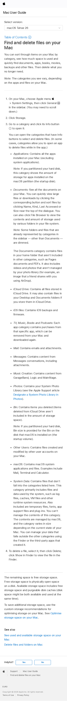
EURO (4, 687)
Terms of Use (8, 695)
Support (14, 671)
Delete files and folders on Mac (23, 644)
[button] (18, 37)
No (42, 662)
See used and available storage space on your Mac (32, 637)
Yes (24, 662)
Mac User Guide (14, 13)
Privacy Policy (23, 695)
